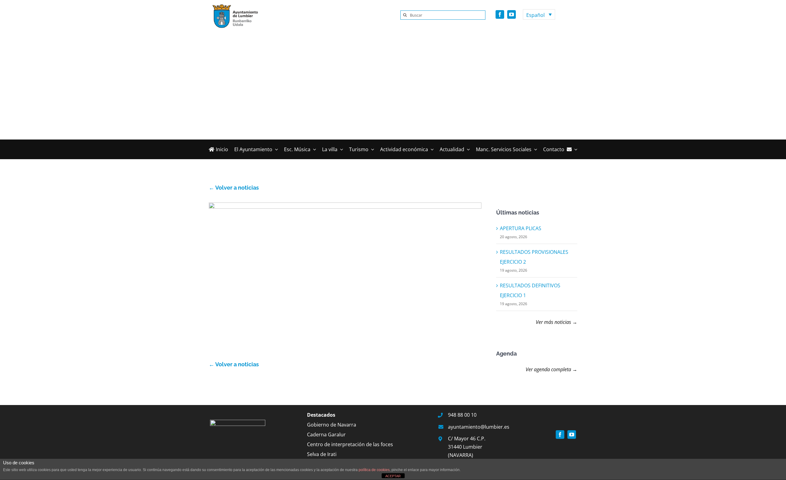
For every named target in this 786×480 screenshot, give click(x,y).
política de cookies (374, 470)
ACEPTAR (393, 476)
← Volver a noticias (234, 187)
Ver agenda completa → (551, 369)
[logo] (233, 5)
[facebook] (500, 14)
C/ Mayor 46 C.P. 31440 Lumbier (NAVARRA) (466, 446)
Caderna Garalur (326, 434)
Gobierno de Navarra (331, 424)
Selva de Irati (322, 454)
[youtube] (511, 14)
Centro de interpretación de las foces (350, 444)
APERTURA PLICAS (520, 228)
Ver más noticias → (556, 322)
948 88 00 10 (462, 414)
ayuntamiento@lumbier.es (478, 426)
